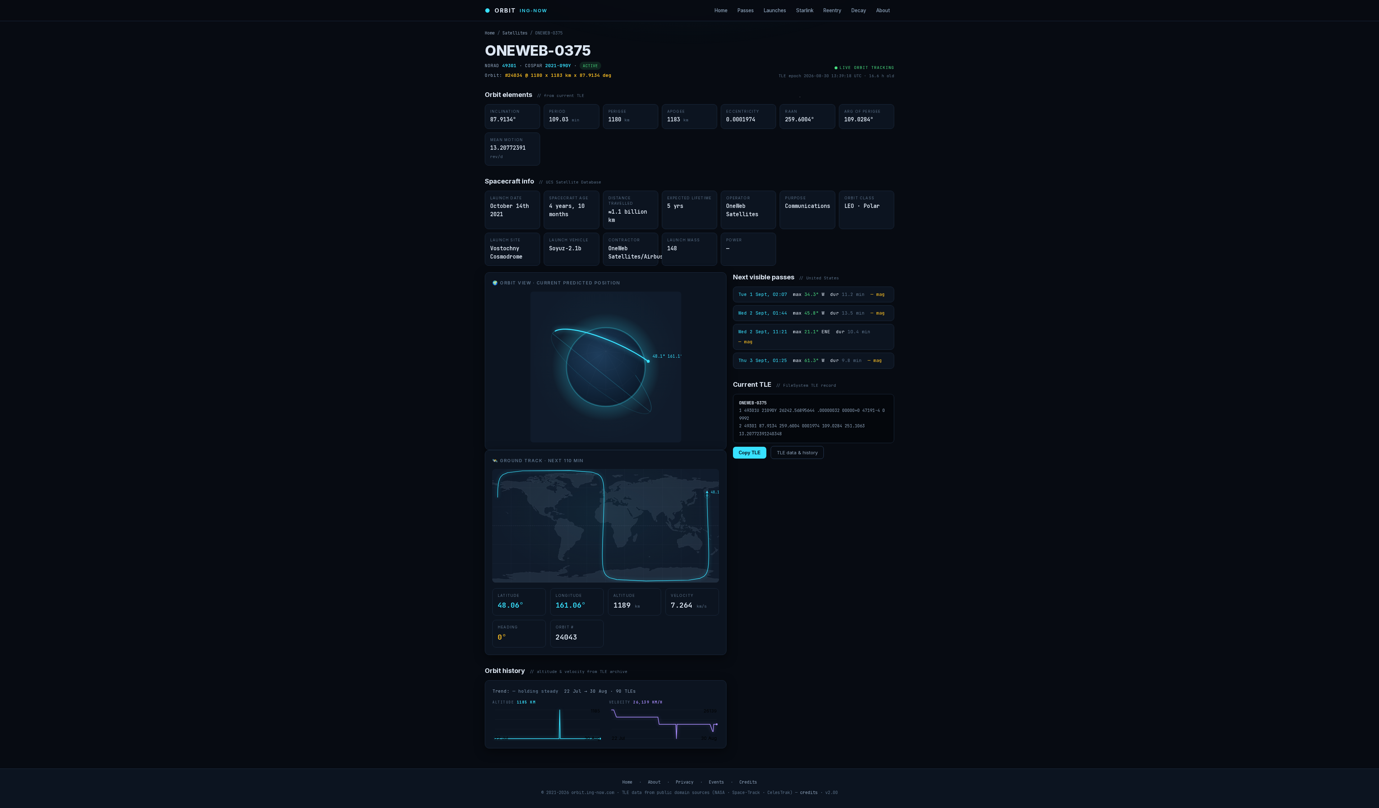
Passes (746, 10)
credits (809, 792)
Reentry (832, 10)
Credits (748, 782)
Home (721, 10)
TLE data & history (797, 452)
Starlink (804, 10)
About (883, 10)
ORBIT (516, 10)
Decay (858, 10)
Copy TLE (750, 452)
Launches (775, 10)
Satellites (515, 33)
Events (716, 782)
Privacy (684, 782)
